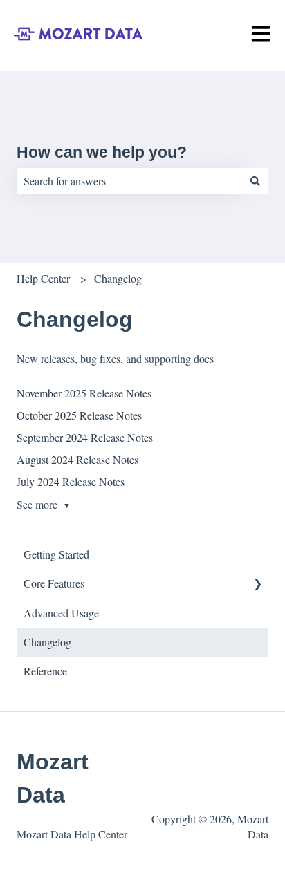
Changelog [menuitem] (47, 642)
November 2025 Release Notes (84, 393)
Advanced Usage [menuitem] (61, 613)
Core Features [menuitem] (54, 583)
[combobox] (129, 181)
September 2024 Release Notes (85, 437)
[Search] (255, 181)
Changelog (118, 278)
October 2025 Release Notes (79, 415)
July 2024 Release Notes (71, 481)
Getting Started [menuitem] (56, 554)
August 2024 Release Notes (77, 459)
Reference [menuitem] (45, 671)
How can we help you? (102, 152)
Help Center (43, 278)
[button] (257, 584)
